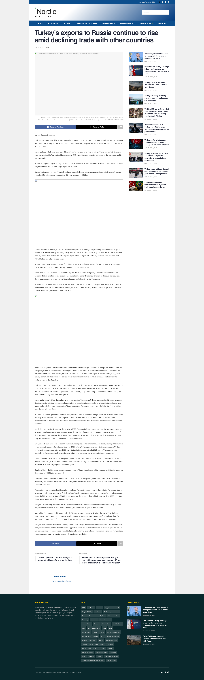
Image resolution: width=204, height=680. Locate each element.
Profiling (110, 644)
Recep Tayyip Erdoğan (89, 648)
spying (110, 648)
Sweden (113, 652)
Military (67, 23)
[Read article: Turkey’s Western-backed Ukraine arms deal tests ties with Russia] (136, 86)
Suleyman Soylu (101, 652)
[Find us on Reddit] (168, 2)
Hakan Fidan (86, 624)
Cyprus (107, 608)
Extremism (53, 23)
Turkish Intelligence (111, 656)
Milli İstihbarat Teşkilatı (90, 636)
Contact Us (145, 23)
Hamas (96, 624)
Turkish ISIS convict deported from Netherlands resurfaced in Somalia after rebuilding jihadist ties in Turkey (156, 112)
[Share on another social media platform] (120, 127)
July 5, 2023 (39, 47)
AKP (83, 608)
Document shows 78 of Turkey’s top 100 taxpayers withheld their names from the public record (156, 128)
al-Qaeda (91, 608)
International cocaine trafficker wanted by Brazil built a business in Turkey (155, 184)
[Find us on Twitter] (159, 2)
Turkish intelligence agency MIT (93, 660)
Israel (95, 632)
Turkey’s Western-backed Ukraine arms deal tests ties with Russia (155, 84)
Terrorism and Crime (87, 23)
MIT (102, 636)
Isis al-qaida (86, 632)
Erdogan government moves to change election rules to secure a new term (156, 55)
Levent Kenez (59, 576)
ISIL (104, 628)
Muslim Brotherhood (89, 640)
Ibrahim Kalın (117, 624)
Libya (102, 632)
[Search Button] (166, 12)
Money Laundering (113, 636)
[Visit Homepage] (49, 12)
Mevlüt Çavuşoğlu (113, 632)
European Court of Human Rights (93, 616)
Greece (93, 620)
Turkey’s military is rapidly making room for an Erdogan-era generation (156, 98)
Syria (83, 656)
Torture (91, 656)
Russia (103, 648)
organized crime (111, 640)
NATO (101, 640)
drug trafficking (87, 612)
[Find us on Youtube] (162, 2)
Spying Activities (87, 652)
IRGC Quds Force (94, 628)
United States (111, 660)
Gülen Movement (105, 620)
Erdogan (98, 612)
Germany (85, 620)
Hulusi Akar (106, 624)
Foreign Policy (127, 23)
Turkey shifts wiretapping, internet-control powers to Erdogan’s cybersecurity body (156, 142)
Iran (83, 628)
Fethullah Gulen (113, 616)
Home (40, 23)
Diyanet (116, 608)
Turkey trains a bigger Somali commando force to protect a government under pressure (156, 171)
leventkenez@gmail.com (62, 581)
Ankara (99, 608)
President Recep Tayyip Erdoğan (93, 644)
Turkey (99, 656)
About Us (162, 23)
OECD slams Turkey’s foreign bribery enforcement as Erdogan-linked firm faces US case (156, 70)
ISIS (110, 628)
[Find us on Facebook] (165, 2)
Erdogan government (111, 612)
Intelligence (108, 23)
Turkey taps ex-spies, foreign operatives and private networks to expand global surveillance (156, 157)
